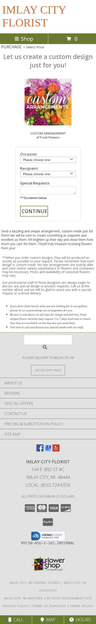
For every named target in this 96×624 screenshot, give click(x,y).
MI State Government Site (69, 598)
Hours (82, 620)
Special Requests (35, 183)
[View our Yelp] (56, 450)
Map (49, 620)
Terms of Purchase (49, 606)
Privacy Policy (16, 606)
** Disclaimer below (33, 198)
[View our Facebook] (40, 450)
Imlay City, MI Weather (23, 598)
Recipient (29, 168)
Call (17, 620)
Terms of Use (81, 606)
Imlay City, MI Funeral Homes (34, 583)
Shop (27, 38)
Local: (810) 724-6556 (48, 485)
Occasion (28, 154)
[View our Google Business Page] (48, 450)
